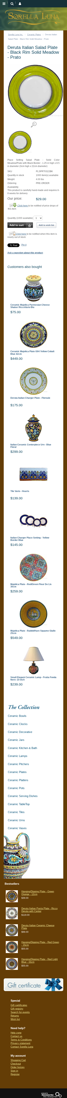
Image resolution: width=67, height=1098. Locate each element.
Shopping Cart (18, 1060)
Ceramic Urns (16, 820)
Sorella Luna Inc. (15, 34)
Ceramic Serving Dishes (23, 796)
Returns (15, 1015)
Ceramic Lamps (17, 755)
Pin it (23, 245)
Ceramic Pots (16, 788)
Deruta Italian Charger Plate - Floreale (30, 398)
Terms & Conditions (21, 1039)
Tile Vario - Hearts (19, 491)
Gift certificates (19, 1005)
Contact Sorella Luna (22, 1046)
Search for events (20, 1012)
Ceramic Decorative (20, 731)
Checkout (16, 1063)
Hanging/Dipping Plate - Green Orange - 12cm (37, 892)
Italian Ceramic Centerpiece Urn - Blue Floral (30, 446)
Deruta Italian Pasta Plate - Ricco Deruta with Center (39, 909)
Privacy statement (20, 1043)
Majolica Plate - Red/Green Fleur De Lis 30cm (31, 585)
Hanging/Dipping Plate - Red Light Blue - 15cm (39, 960)
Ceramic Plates (34, 34)
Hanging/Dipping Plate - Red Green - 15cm (40, 943)
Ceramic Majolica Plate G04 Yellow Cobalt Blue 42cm (32, 352)
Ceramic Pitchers (18, 764)
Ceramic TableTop (19, 804)
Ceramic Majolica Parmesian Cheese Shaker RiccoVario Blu (30, 306)
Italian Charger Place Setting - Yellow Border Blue (29, 539)
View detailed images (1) (33, 125)
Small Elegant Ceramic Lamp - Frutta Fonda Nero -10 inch (33, 678)
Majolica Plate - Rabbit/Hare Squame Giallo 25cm (32, 632)
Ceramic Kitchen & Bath (22, 748)
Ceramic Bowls (17, 715)
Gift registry (17, 1008)
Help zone (16, 1032)
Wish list (15, 1019)
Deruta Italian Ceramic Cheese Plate (37, 926)
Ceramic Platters (18, 780)
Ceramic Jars (16, 739)
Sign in (14, 1070)
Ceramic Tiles (16, 812)
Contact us (16, 1036)
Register (15, 1074)
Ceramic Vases (17, 828)
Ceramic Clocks (18, 724)
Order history (18, 1067)
